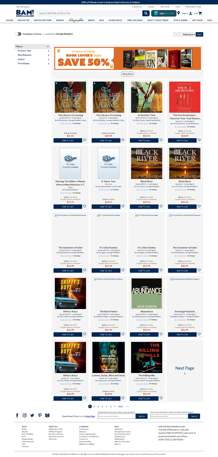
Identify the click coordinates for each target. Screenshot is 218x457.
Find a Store (84, 429)
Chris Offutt (64, 316)
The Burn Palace (108, 311)
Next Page (184, 370)
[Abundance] (146, 293)
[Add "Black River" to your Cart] (147, 206)
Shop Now (128, 74)
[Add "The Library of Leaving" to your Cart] (70, 140)
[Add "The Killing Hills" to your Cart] (147, 398)
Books (24, 429)
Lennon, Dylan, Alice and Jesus (108, 375)
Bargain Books (27, 439)
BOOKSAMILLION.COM (105, 454)
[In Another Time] (146, 97)
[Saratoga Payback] (185, 293)
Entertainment (28, 441)
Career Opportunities (87, 434)
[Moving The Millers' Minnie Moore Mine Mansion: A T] (70, 163)
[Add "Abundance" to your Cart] (147, 334)
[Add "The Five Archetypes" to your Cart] (185, 140)
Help (178, 6)
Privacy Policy (160, 454)
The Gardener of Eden (70, 247)
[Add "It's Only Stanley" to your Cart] (108, 270)
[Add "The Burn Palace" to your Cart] (108, 334)
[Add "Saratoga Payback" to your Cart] (185, 334)
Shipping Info (119, 439)
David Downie (64, 252)
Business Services (56, 434)
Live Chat (90, 416)
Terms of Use (135, 454)
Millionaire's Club (193, 6)
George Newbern (75, 120)
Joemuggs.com (122, 454)
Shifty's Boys (70, 311)
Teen (24, 436)
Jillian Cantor (140, 120)
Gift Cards (165, 6)
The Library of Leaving (70, 115)
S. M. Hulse (140, 186)
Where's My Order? (122, 441)
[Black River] (146, 163)
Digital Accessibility (86, 444)
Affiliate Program (55, 431)
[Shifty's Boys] (70, 293)
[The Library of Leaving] (70, 97)
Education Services (56, 436)
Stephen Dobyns (102, 316)
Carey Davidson (179, 123)
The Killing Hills (146, 375)
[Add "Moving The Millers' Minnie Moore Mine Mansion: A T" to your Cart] (70, 206)
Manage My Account (122, 431)
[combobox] (95, 13)
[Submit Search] (146, 13)
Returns (117, 444)
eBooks (25, 431)
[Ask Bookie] (163, 13)
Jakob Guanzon (141, 316)
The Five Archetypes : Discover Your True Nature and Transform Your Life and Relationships (185, 117)
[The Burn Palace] (108, 293)
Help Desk (118, 429)
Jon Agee (102, 252)
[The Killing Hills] (146, 357)
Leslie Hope (116, 186)
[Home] (24, 13)
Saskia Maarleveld (153, 120)
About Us (82, 431)
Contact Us (83, 439)
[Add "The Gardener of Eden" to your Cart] (70, 270)
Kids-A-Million (27, 434)
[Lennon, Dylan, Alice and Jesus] (108, 357)
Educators (137, 6)
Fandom (25, 446)
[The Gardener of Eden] (70, 229)
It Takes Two (109, 181)
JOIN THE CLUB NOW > (171, 439)
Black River (147, 181)
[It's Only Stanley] (108, 229)
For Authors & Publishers (89, 436)
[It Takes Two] (108, 163)
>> (127, 406)
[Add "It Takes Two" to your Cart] (108, 206)
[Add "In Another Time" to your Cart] (147, 140)
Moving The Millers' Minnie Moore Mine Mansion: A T (70, 183)
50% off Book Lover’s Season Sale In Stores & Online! (110, 2)
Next (120, 406)
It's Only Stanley (108, 247)
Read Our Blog (85, 441)
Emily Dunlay (62, 120)
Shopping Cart (119, 436)
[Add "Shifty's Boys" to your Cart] (70, 334)
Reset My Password (122, 434)
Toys (24, 444)
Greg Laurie (102, 380)
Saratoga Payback (185, 311)
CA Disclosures (148, 454)
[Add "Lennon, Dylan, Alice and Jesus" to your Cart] (108, 398)
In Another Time (147, 115)
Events (151, 6)
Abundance (146, 311)
